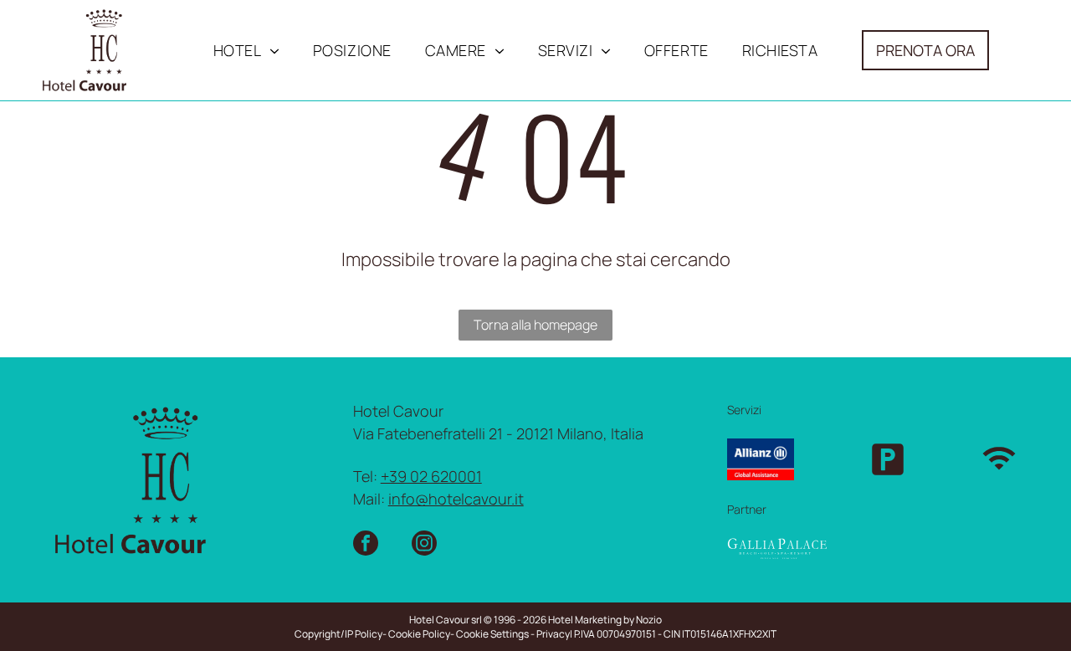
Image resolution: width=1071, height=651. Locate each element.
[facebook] (365, 545)
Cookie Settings (492, 634)
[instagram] (424, 545)
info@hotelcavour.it (456, 499)
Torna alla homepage (535, 324)
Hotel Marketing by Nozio (605, 620)
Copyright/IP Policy (338, 634)
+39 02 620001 (431, 476)
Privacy (553, 634)
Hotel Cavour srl (445, 620)
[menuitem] (246, 50)
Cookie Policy (419, 634)
